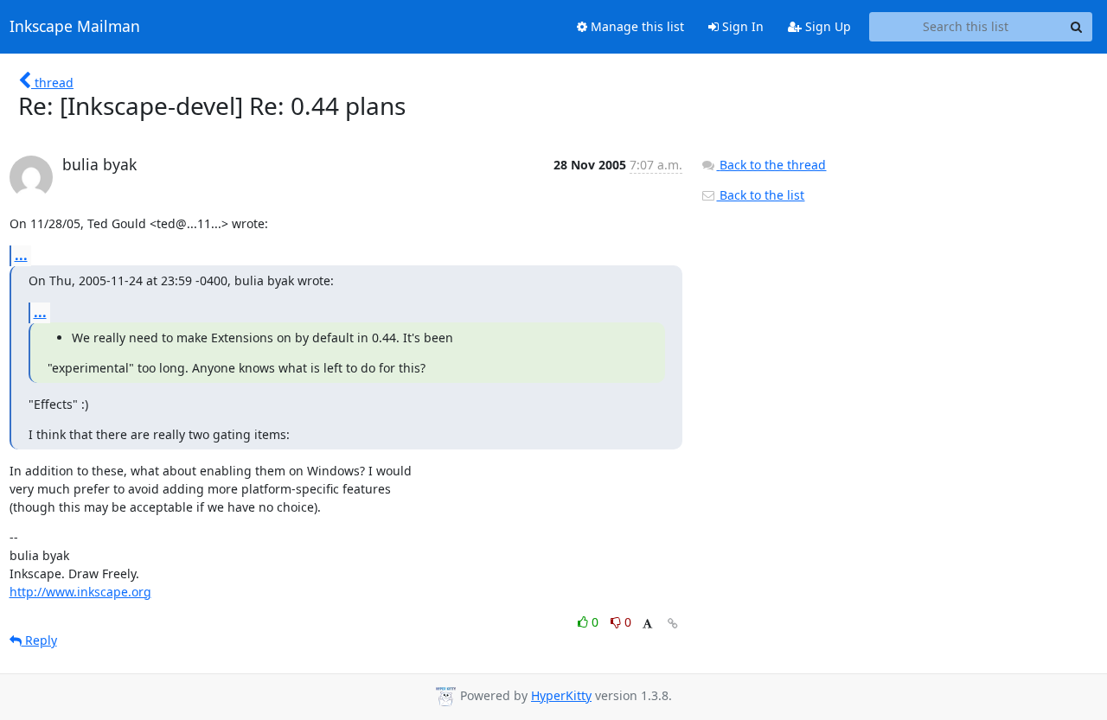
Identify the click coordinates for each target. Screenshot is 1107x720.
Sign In (741, 26)
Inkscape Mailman (75, 26)
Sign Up (826, 26)
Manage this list (635, 26)
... (21, 254)
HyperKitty (561, 695)
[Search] (1076, 26)
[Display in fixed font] (647, 624)
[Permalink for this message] (672, 623)
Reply (39, 640)
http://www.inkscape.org (80, 591)
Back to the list (760, 195)
